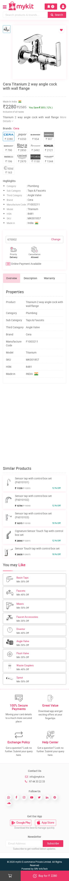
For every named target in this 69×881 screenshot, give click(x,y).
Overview (11, 278)
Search (58, 15)
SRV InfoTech (41, 868)
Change (55, 239)
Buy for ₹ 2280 (47, 876)
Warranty (49, 278)
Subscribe (53, 843)
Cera (16, 128)
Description (30, 278)
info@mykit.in (37, 776)
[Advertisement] (34, 425)
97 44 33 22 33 (37, 781)
